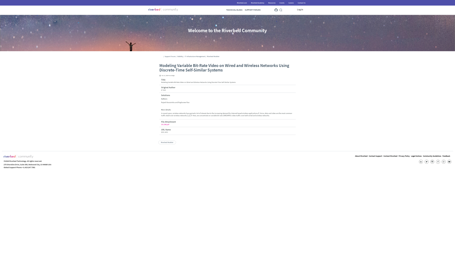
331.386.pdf (165, 124)
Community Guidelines (432, 156)
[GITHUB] (276, 9)
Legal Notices (416, 156)
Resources (271, 3)
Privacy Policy (404, 156)
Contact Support (375, 156)
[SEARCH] (280, 9)
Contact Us (301, 3)
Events (282, 3)
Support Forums (253, 10)
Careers (291, 3)
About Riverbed (361, 156)
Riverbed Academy (257, 3)
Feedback (446, 156)
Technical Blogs (234, 10)
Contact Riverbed (390, 156)
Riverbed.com (242, 3)
